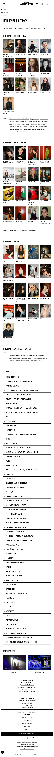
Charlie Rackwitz (32, 358)
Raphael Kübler (33, 355)
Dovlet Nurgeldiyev (43, 121)
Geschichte (27, 720)
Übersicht (4, 9)
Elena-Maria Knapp (14, 355)
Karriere (27, 715)
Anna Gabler (12, 124)
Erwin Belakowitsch (23, 119)
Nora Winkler (33, 360)
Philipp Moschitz (14, 230)
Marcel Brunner (44, 119)
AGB (7, 752)
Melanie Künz (41, 355)
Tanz (26, 28)
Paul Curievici (33, 121)
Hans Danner (12, 353)
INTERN (27, 729)
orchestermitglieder (5, 15)
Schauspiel (18, 28)
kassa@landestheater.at (27, 685)
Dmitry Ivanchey (21, 124)
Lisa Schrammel (32, 230)
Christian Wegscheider (23, 131)
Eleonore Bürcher (14, 121)
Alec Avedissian (13, 119)
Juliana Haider (27, 353)
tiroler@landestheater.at (28, 707)
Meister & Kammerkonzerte (27, 749)
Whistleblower (28, 752)
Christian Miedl (33, 126)
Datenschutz (13, 752)
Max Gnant (20, 353)
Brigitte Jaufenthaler (31, 124)
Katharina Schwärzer (14, 360)
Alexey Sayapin (41, 129)
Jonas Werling (25, 360)
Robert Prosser (23, 230)
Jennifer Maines (24, 126)
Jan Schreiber (13, 131)
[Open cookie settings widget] (2, 752)
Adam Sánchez (32, 129)
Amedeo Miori (24, 355)
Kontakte (27, 726)
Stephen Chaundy (24, 121)
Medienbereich (27, 717)
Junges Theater (35, 28)
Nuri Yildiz (41, 360)
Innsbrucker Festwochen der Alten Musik (27, 746)
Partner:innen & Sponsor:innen (27, 712)
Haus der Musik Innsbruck (27, 744)
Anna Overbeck (24, 129)
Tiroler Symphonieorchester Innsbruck (27, 742)
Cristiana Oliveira (14, 129)
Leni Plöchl (24, 358)
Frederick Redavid (42, 358)
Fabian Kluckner (36, 353)
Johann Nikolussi (42, 126)
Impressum (20, 752)
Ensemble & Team (4, 12)
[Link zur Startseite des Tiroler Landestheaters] (26, 3)
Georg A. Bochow (34, 119)
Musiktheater (8, 28)
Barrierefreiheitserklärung (41, 752)
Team (44, 28)
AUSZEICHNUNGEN (26, 723)
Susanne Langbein (14, 126)
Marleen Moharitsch (14, 358)
